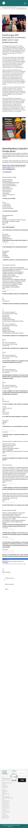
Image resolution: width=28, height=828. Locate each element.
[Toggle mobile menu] (25, 3)
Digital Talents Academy (17, 826)
